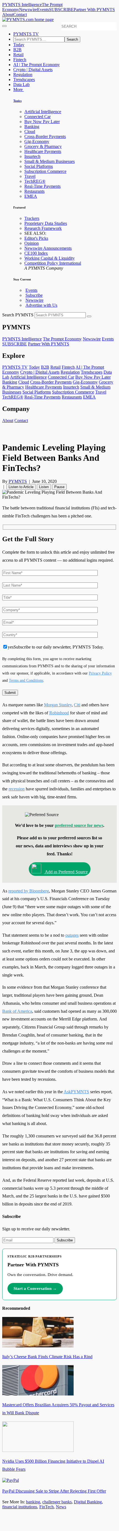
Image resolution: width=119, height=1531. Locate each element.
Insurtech (32, 156)
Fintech (19, 59)
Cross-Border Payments (45, 136)
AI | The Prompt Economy (36, 64)
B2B (17, 49)
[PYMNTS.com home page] (28, 19)
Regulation (22, 74)
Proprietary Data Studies (45, 223)
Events (43, 9)
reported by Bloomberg (28, 891)
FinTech (46, 1506)
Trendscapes (24, 79)
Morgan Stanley (58, 704)
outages (72, 935)
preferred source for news (79, 825)
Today (18, 44)
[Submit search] (89, 316)
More (18, 89)
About (7, 14)
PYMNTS (18, 481)
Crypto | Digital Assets (33, 69)
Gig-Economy (36, 141)
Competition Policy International (52, 263)
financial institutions (19, 1506)
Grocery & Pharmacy (43, 146)
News (61, 1506)
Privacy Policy (100, 673)
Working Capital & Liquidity (49, 258)
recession (17, 789)
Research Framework (43, 228)
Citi (77, 704)
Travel (29, 176)
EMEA (30, 196)
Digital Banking (88, 1501)
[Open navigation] (4, 26)
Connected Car (37, 116)
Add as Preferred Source (66, 871)
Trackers (31, 218)
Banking (31, 126)
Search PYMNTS (17, 315)
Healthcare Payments (42, 151)
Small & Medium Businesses (49, 161)
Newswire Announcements (48, 248)
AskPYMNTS (76, 1091)
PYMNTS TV (26, 34)
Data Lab (21, 84)
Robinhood (59, 712)
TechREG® (34, 181)
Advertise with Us (41, 305)
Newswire (28, 9)
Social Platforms (38, 166)
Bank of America (17, 1011)
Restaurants (34, 191)
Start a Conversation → (35, 1288)
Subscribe (34, 295)
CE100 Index (36, 253)
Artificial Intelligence (42, 111)
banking (33, 1501)
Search (72, 39)
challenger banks (57, 1501)
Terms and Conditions (26, 680)
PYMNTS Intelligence (22, 4)
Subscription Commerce (45, 171)
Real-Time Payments (42, 186)
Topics (17, 100)
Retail (18, 54)
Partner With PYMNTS (94, 9)
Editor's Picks (36, 238)
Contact (20, 14)
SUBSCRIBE (61, 9)
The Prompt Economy (62, 339)
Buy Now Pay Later (42, 121)
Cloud (29, 131)
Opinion (31, 243)
